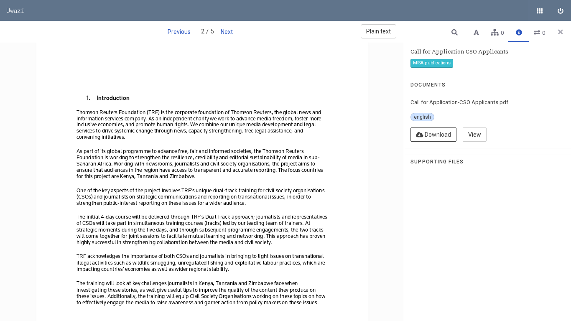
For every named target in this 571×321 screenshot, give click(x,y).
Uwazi (15, 10)
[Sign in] (560, 10)
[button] (455, 32)
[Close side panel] (560, 31)
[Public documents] (539, 10)
